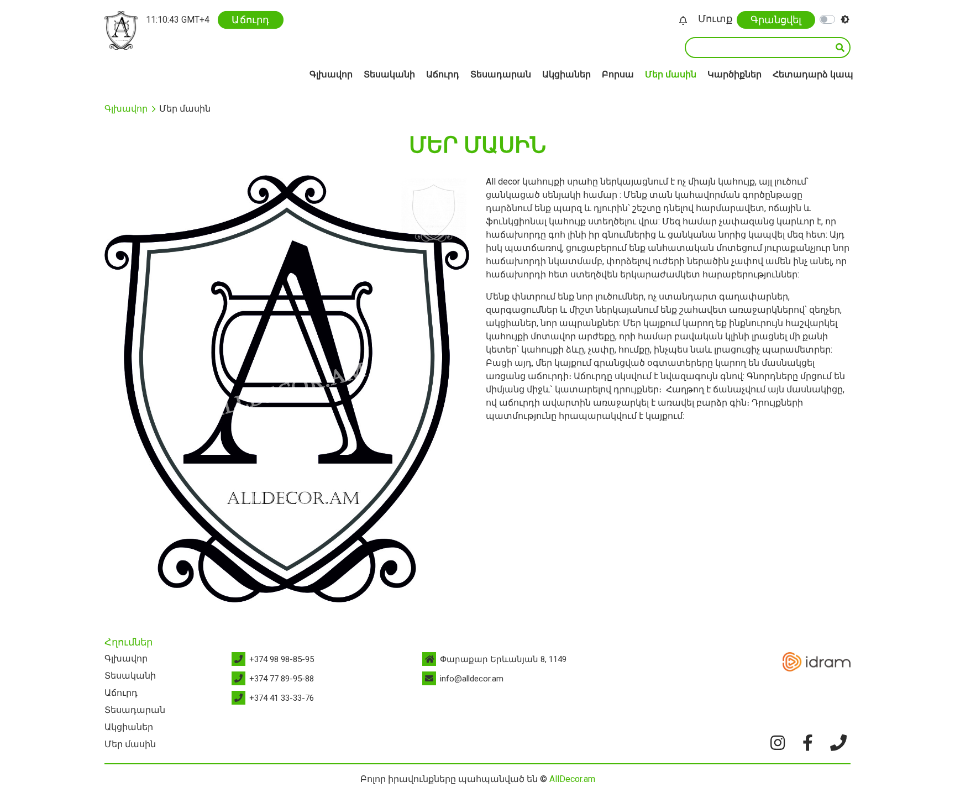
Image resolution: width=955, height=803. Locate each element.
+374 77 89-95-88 (281, 679)
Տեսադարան (500, 74)
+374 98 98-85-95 (281, 659)
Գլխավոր (331, 74)
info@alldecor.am (471, 679)
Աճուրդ (250, 19)
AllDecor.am (572, 779)
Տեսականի (389, 74)
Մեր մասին (670, 74)
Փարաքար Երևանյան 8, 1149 (503, 659)
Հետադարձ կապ (813, 74)
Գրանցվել (776, 19)
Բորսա (618, 74)
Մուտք (715, 18)
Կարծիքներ (734, 74)
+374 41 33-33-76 (281, 698)
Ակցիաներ (566, 74)
